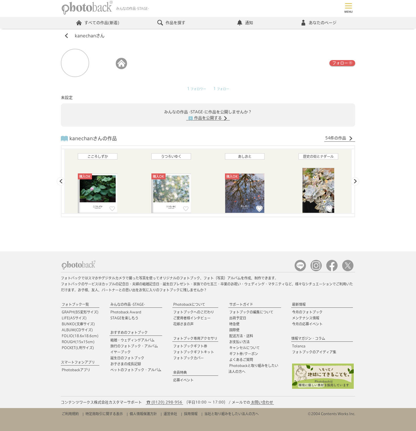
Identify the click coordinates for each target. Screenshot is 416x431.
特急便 (234, 324)
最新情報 (299, 304)
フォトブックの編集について (251, 312)
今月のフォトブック (307, 312)
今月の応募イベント (307, 324)
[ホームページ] (121, 68)
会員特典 (180, 372)
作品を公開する (208, 118)
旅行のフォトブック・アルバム (134, 346)
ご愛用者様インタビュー (192, 318)
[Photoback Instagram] (316, 270)
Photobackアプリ (76, 369)
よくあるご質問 (241, 359)
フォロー (340, 63)
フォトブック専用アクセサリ (195, 338)
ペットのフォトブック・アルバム (135, 369)
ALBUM (77, 330)
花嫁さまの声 (183, 324)
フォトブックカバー (188, 358)
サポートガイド (241, 304)
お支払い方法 (239, 341)
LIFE (74, 318)
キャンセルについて (244, 347)
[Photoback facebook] (331, 270)
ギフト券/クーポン (243, 353)
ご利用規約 (70, 413)
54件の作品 (336, 138)
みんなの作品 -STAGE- (127, 304)
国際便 (234, 330)
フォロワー (196, 89)
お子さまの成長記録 (125, 364)
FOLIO (80, 335)
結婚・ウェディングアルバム (132, 340)
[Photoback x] (347, 270)
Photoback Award (125, 312)
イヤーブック (120, 352)
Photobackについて (189, 304)
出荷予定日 (237, 318)
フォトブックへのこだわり (193, 312)
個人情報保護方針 (143, 413)
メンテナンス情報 (305, 318)
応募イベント (183, 380)
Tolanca (298, 346)
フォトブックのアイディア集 (314, 352)
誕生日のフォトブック (127, 358)
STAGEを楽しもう (124, 318)
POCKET (78, 347)
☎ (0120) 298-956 (164, 402)
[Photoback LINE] (300, 270)
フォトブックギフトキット (193, 352)
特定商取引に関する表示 (104, 413)
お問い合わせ (262, 402)
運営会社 (170, 413)
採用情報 (191, 413)
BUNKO (78, 324)
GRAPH (80, 312)
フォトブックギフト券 (190, 346)
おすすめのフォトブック (129, 332)
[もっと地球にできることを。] (323, 387)
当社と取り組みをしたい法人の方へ (231, 413)
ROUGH (78, 341)
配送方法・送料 (241, 335)
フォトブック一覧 (75, 304)
